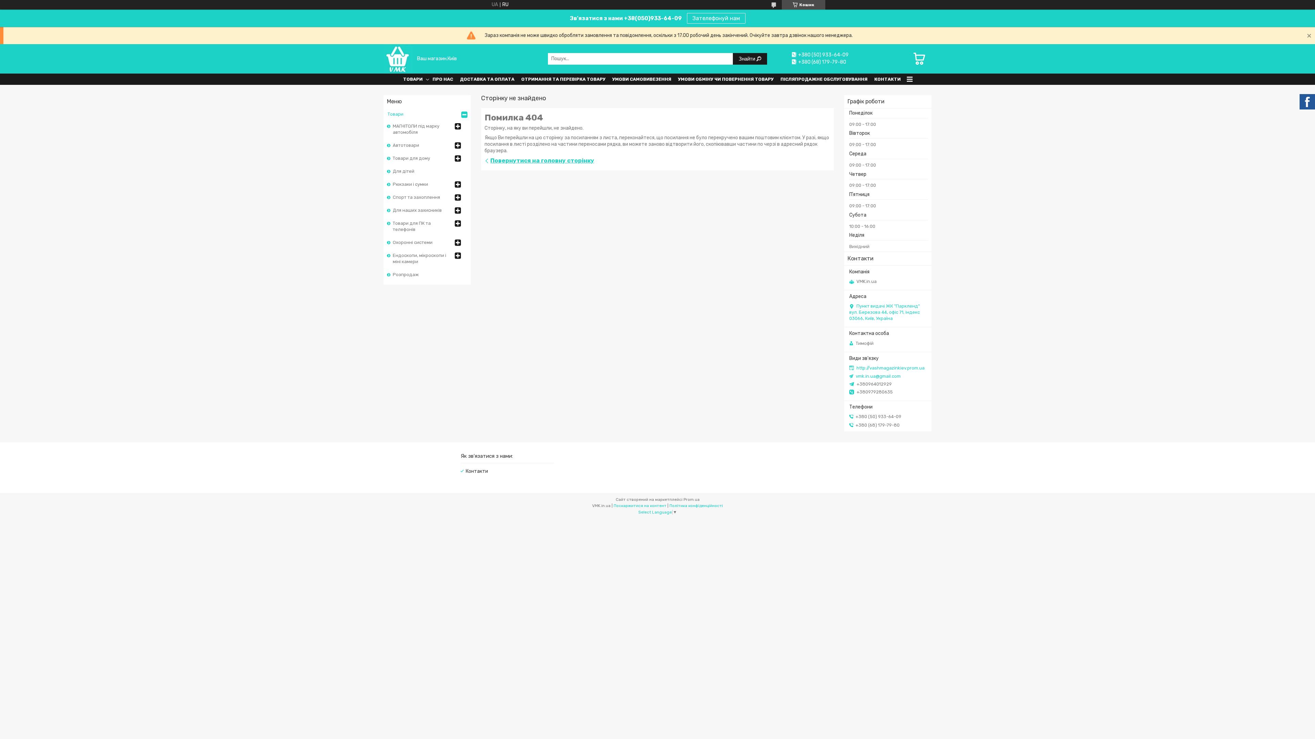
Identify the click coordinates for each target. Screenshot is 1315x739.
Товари (413, 79)
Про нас (443, 79)
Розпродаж (406, 274)
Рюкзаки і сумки (410, 184)
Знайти (747, 59)
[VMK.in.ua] (398, 59)
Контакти (887, 79)
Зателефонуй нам (716, 18)
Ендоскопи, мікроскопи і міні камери (419, 258)
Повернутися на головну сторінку (542, 160)
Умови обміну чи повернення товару (726, 79)
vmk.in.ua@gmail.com (878, 376)
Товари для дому (411, 158)
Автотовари (406, 145)
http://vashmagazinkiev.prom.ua (890, 368)
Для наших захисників (417, 210)
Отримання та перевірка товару (563, 79)
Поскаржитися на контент (640, 505)
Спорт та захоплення (416, 197)
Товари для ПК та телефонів (412, 226)
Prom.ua (692, 499)
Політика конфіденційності (696, 505)
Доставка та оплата (487, 79)
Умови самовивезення (641, 79)
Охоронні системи (413, 242)
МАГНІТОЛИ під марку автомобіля (416, 129)
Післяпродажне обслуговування (823, 79)
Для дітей (403, 171)
